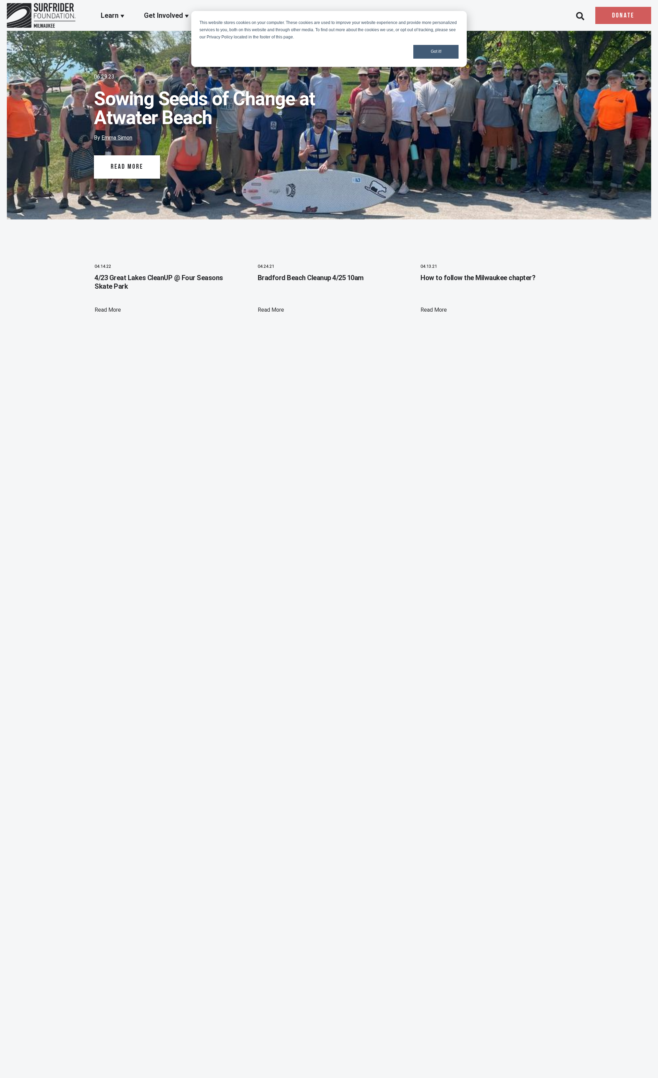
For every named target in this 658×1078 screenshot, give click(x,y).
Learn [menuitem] (110, 16)
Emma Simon (116, 137)
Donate (623, 15)
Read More (127, 167)
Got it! (436, 51)
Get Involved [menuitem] (164, 16)
